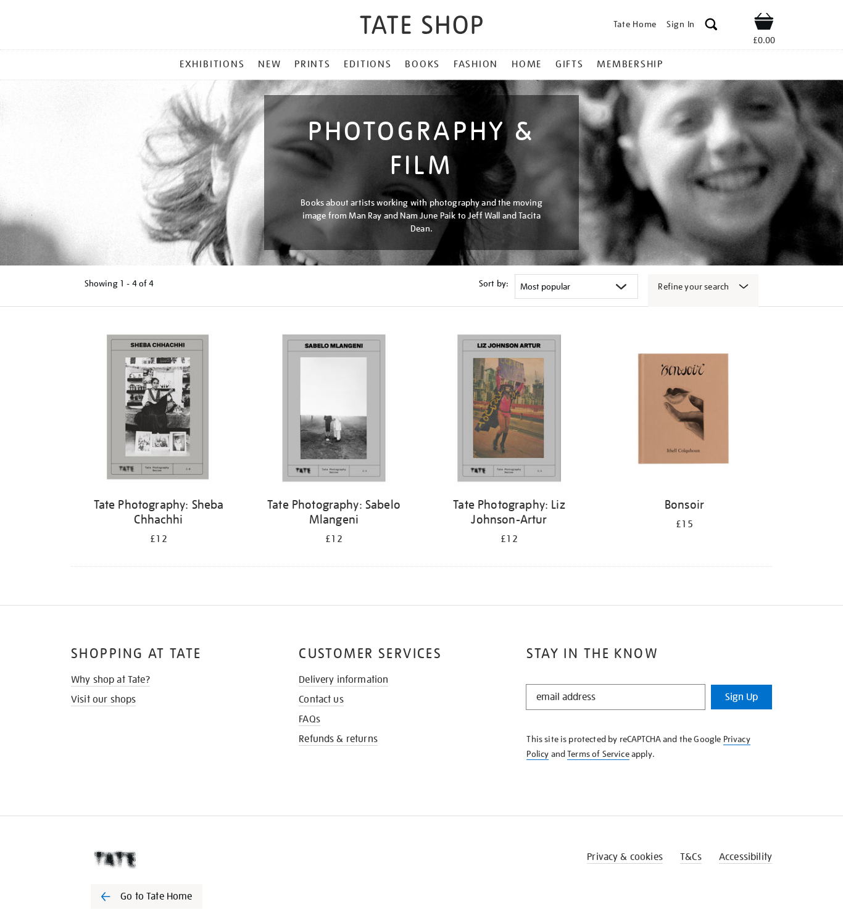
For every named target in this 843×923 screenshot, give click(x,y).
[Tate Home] (168, 859)
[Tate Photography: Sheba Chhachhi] (158, 410)
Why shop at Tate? (110, 680)
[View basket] (764, 23)
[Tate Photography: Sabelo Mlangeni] (333, 410)
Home (527, 64)
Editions (367, 64)
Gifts (569, 64)
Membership (630, 64)
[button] (711, 26)
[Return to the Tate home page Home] (421, 26)
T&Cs (691, 857)
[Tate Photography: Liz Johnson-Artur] (509, 410)
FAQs (309, 719)
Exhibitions (212, 64)
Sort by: (494, 283)
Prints (312, 64)
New (269, 64)
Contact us (321, 699)
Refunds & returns (338, 739)
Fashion (476, 64)
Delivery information (343, 680)
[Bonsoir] (684, 410)
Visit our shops (103, 699)
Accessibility (745, 857)
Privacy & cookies (625, 857)
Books (422, 64)
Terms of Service (598, 753)
